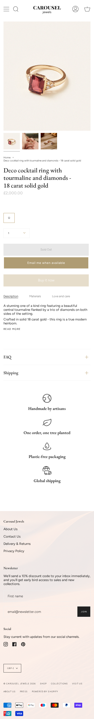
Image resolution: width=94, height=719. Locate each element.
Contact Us (12, 536)
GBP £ (10, 668)
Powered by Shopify (45, 691)
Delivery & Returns (17, 544)
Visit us (77, 683)
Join (84, 611)
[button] (46, 263)
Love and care (61, 296)
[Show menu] (6, 9)
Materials (35, 296)
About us (9, 691)
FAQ (7, 357)
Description (10, 296)
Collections (59, 683)
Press (24, 691)
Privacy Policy (13, 551)
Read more (12, 329)
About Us (10, 529)
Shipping (10, 373)
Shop (43, 683)
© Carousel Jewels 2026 (19, 683)
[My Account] (75, 9)
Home (6, 157)
